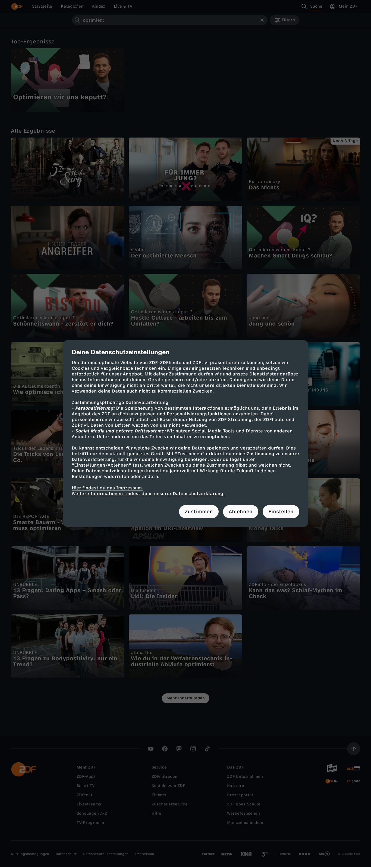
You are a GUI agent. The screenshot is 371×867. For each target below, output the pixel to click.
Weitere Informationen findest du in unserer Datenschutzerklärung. (148, 493)
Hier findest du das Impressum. (107, 487)
